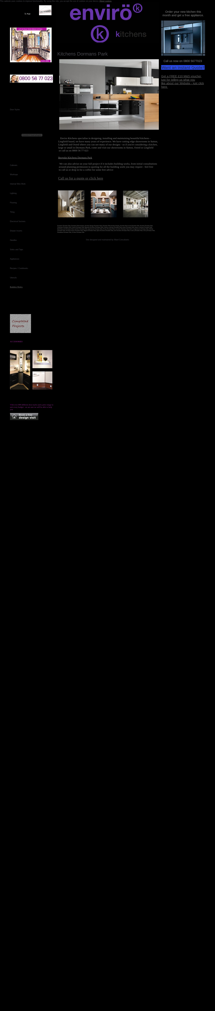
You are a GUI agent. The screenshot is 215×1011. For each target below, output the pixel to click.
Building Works (16, 287)
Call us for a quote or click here (80, 178)
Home (61, 44)
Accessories (132, 44)
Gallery (73, 44)
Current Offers (116, 44)
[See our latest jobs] (45, 14)
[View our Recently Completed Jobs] (20, 332)
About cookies (105, 1)
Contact (101, 44)
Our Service (87, 44)
